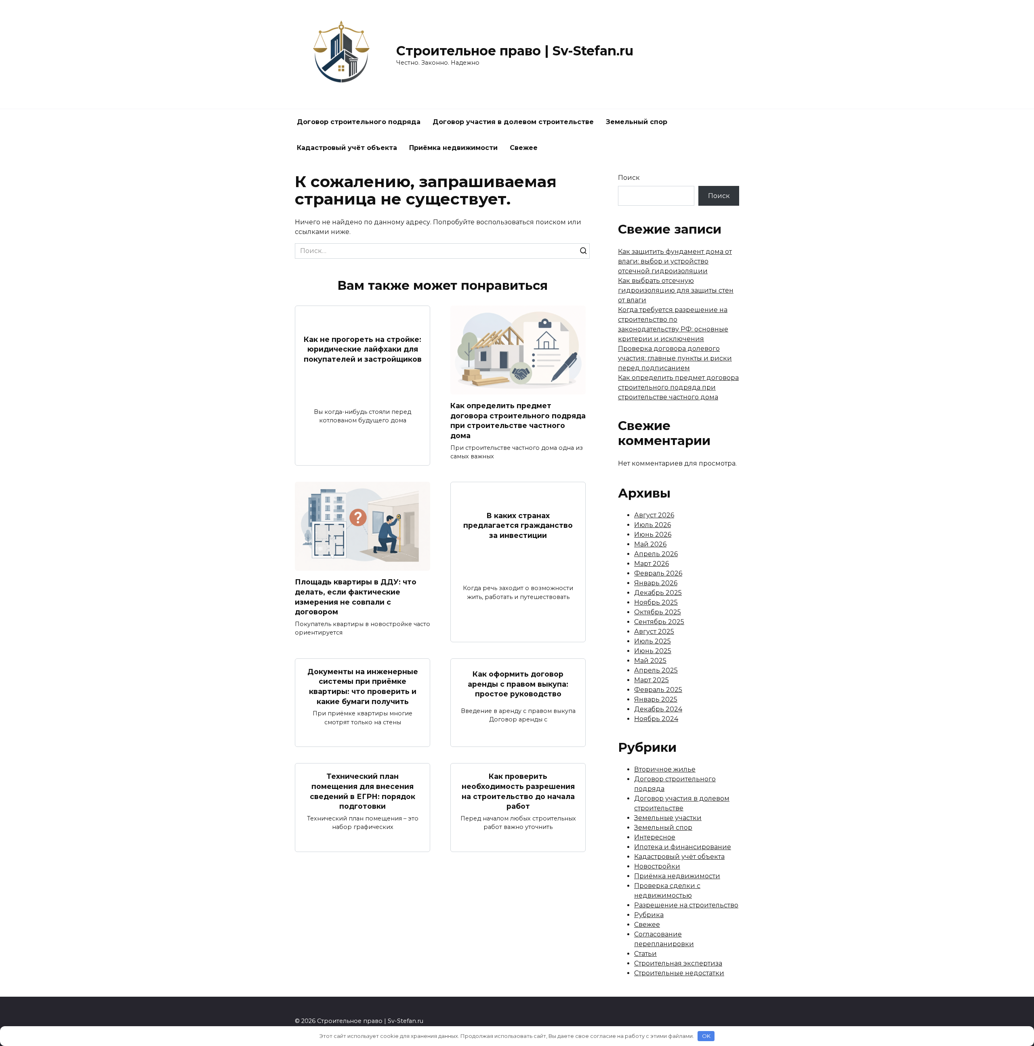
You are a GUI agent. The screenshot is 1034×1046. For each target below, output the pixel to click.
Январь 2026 (655, 583)
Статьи (645, 953)
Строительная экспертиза (678, 963)
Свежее (524, 148)
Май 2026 (650, 544)
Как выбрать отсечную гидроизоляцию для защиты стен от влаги (675, 290)
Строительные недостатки (679, 973)
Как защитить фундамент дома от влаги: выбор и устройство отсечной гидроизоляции (675, 261)
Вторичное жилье (665, 769)
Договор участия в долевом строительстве (513, 122)
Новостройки (657, 866)
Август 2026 (654, 515)
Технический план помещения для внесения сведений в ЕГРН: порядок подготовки (362, 791)
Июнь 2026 (652, 534)
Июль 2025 (652, 641)
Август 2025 (654, 631)
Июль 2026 (652, 525)
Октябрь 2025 (657, 612)
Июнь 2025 (652, 651)
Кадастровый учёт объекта (347, 148)
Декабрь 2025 (658, 593)
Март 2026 (651, 563)
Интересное (654, 837)
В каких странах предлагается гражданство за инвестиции (518, 525)
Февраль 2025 (658, 690)
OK (706, 1036)
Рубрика (649, 915)
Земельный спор (636, 122)
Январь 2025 (655, 699)
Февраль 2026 (658, 573)
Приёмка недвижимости (453, 148)
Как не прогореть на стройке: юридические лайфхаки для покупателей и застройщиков (363, 349)
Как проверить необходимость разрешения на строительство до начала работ (518, 791)
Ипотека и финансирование (682, 847)
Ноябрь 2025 (656, 602)
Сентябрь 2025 (659, 622)
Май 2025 (650, 660)
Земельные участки (668, 818)
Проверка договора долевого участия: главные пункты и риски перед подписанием (675, 358)
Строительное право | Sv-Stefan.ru (514, 51)
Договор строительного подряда (358, 122)
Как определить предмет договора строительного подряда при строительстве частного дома (518, 420)
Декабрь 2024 (658, 709)
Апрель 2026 (656, 554)
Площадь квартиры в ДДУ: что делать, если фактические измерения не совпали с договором (355, 597)
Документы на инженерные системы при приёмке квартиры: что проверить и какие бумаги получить (362, 686)
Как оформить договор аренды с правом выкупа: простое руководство (518, 684)
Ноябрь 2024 (656, 719)
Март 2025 (651, 680)
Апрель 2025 (656, 670)
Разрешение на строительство (686, 905)
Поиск (629, 177)
